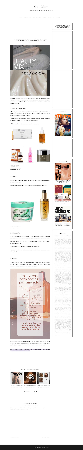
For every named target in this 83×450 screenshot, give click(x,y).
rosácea (65, 316)
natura (69, 298)
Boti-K (67, 249)
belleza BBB (68, 245)
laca (63, 284)
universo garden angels (64, 329)
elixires (56, 265)
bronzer (56, 250)
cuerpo (67, 259)
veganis (64, 330)
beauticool (66, 242)
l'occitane (56, 282)
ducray (56, 263)
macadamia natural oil (67, 288)
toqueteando (68, 326)
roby (61, 316)
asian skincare (68, 240)
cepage (59, 253)
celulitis (56, 253)
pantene (62, 303)
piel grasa (66, 307)
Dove (70, 262)
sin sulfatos (69, 319)
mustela (60, 298)
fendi (63, 270)
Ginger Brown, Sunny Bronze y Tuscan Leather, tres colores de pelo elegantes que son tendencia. (44, 387)
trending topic (57, 328)
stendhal (61, 322)
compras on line (68, 257)
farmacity (58, 270)
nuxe (63, 301)
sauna (65, 317)
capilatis (56, 252)
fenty (64, 270)
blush (55, 249)
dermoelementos (61, 261)
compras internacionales (60, 257)
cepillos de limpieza (64, 253)
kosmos (62, 281)
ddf (58, 260)
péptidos (69, 304)
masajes (59, 292)
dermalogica (56, 261)
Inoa (55, 279)
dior (58, 262)
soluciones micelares (60, 321)
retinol (69, 315)
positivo (60, 311)
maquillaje (63, 290)
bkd (63, 248)
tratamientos (59, 327)
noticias (61, 301)
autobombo (56, 241)
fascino (61, 270)
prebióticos (63, 311)
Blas (65, 248)
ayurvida (66, 241)
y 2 (32, 96)
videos (56, 331)
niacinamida (65, 300)
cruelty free (60, 259)
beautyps (57, 245)
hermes (70, 275)
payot (60, 304)
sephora (65, 318)
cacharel (65, 251)
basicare (58, 242)
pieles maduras (59, 309)
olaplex (56, 302)
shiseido (59, 319)
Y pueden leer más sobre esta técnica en (33, 345)
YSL (55, 334)
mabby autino (60, 288)
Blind (66, 248)
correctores (63, 258)
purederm (62, 313)
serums (69, 318)
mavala (69, 292)
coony (60, 258)
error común (57, 266)
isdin (63, 279)
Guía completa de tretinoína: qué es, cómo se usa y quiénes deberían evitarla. (62, 181)
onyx (64, 302)
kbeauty (60, 280)
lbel (67, 286)
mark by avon (61, 291)
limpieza (60, 287)
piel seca (63, 308)
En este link (22, 120)
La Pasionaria (69, 282)
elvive (63, 265)
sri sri (59, 322)
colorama (65, 256)
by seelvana (68, 250)
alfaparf (69, 236)
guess (64, 273)
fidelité (70, 270)
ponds (66, 310)
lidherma (56, 287)
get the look (65, 272)
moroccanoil (57, 298)
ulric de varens (67, 328)
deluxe (61, 260)
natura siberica (57, 299)
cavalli (58, 252)
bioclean (61, 247)
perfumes (57, 305)
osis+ (70, 302)
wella (66, 333)
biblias (70, 246)
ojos (70, 301)
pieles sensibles (68, 309)
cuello (64, 259)
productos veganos (59, 312)
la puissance (57, 283)
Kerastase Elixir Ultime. (14, 228)
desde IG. (69, 261)
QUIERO (65, 313)
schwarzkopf (69, 317)
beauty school (60, 243)
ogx (67, 301)
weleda (64, 333)
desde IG (66, 261)
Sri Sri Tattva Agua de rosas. (15, 168)
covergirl (69, 258)
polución (59, 310)
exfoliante (57, 269)
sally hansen (62, 317)
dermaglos (69, 260)
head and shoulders (65, 274)
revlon (56, 316)
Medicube (66, 293)
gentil (70, 271)
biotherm (58, 248)
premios (67, 311)
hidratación (68, 276)
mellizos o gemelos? (60, 295)
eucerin (56, 267)
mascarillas (63, 292)
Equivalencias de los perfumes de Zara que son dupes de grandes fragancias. (63, 202)
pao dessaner (66, 303)
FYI (65, 271)
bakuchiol (69, 241)
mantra (70, 289)
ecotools (69, 263)
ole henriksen (59, 302)
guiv (67, 273)
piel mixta (59, 308)
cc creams (63, 252)
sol (55, 321)
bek (61, 244)
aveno (61, 241)
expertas (63, 269)
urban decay (57, 330)
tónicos (61, 326)
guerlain (61, 273)
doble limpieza (66, 262)
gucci (59, 273)
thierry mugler (57, 325)
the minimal (69, 324)
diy (60, 262)
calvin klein (69, 251)
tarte (70, 322)
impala (56, 278)
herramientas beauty (60, 276)
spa (65, 321)
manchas (64, 289)
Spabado (69, 321)
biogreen (67, 247)
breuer (70, 249)
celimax (70, 252)
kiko (57, 281)
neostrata (57, 300)
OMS (62, 302)
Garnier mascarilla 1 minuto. (15, 226)
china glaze (69, 254)
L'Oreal (59, 282)
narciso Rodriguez (64, 298)
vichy (70, 330)
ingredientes (68, 278)
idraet (60, 277)
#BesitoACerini (57, 235)
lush (57, 288)
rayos (70, 313)
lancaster (66, 284)
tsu (64, 328)
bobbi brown (59, 249)
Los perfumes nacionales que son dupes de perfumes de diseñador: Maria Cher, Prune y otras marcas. (63, 224)
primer (70, 311)
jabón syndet (68, 279)
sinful (58, 320)
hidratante (57, 277)
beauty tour (68, 243)
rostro (67, 316)
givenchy (56, 273)
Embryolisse (66, 265)
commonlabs (69, 256)
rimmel (59, 316)
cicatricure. (56, 255)
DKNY (62, 262)
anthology (56, 239)
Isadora (60, 279)
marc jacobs (69, 290)
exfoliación (69, 267)
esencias (63, 266)
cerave (70, 253)
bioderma (64, 247)
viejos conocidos (60, 331)
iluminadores (68, 277)
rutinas (58, 317)
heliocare (59, 275)
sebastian (56, 318)
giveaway (69, 272)
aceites (64, 235)
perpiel (61, 305)
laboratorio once (57, 284)
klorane (59, 281)
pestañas (69, 305)
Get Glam (41, 6)
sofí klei (70, 320)
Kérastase (69, 280)
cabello (56, 251)
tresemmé (62, 328)
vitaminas (58, 332)
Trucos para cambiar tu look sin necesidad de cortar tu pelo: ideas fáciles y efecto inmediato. (16, 387)
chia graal (64, 254)
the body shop (62, 323)
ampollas (63, 237)
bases (56, 242)
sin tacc (56, 320)
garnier (68, 271)
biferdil (56, 247)
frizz (64, 271)
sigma (66, 319)
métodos (65, 295)
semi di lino (61, 318)
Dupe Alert (62, 263)
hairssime (56, 274)
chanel (59, 254)
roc (62, 316)
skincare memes (66, 320)
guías (66, 273)
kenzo (63, 280)
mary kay (64, 291)
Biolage (70, 247)
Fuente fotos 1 (30, 96)
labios (69, 283)
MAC (63, 288)
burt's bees (63, 250)
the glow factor (63, 324)
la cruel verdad (64, 282)
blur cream (69, 248)
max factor (57, 293)
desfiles (56, 262)
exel (65, 267)
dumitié (58, 263)
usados (60, 330)
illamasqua (63, 277)
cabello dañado (61, 251)
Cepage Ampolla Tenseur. (14, 165)
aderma (56, 236)
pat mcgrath (57, 304)
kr (64, 281)
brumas (59, 250)
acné (70, 235)
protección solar (67, 312)
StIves (64, 322)
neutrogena (61, 300)
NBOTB (67, 299)
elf (70, 264)
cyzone (56, 260)
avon (64, 241)
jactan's (56, 280)
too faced (64, 326)
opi (66, 302)
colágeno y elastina (59, 256)
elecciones (60, 264)
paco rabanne (59, 303)
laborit (61, 284)
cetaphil (56, 254)
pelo (66, 304)
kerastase (66, 280)
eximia (60, 269)
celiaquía (67, 252)
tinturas (64, 325)
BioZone (61, 248)
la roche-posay (63, 283)
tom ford (58, 326)
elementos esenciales (66, 264)
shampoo (56, 319)
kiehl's (56, 281)
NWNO (66, 301)
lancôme (69, 284)
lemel (70, 286)
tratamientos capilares (67, 327)
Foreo (57, 271)
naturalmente (63, 299)
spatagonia (56, 322)
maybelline (61, 293)
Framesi (62, 271)
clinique (69, 255)
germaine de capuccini (59, 272)
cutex (70, 259)
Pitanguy (56, 310)
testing (58, 323)
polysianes (63, 310)
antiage (60, 239)
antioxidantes (57, 240)
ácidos (67, 235)
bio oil (58, 247)
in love (58, 278)
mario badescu (57, 291)
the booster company (67, 323)
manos (67, 289)
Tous (55, 327)
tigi (59, 325)
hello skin (62, 275)
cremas (56, 259)
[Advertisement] (30, 29)
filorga (56, 271)
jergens (58, 280)
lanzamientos (58, 286)
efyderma (56, 264)
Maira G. (47, 447)
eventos (59, 268)
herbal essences (66, 275)
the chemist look (58, 324)
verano (67, 330)
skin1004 (62, 320)
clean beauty (64, 255)
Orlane (68, 302)
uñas (70, 329)
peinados (63, 304)
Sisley (59, 320)
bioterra (56, 248)
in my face (61, 278)
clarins (60, 255)
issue (65, 279)
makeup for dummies (58, 289)
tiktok (61, 325)
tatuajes (56, 323)
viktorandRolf (65, 331)
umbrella (58, 329)
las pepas (64, 286)
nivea (69, 300)
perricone (64, 305)
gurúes (69, 273)
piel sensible (68, 308)
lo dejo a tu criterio (66, 287)
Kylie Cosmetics (67, 281)
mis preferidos (65, 297)
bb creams (62, 242)
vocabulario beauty (64, 332)
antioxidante (67, 239)
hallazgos (59, 274)
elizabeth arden (59, 265)
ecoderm (66, 263)
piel (62, 307)
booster (64, 249)
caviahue (60, 252)
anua (60, 240)
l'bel (70, 281)
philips (59, 307)
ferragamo (66, 270)
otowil (55, 303)
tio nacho (67, 325)
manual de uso (57, 290)
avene (59, 241)
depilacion (64, 260)
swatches (67, 322)
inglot (64, 278)
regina (66, 314)
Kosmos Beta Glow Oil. (14, 166)
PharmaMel (56, 307)
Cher (61, 254)
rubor (70, 316)
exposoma (67, 269)
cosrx (67, 258)
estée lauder (68, 266)
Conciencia (56, 258)
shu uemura (63, 319)
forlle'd (60, 271)
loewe (55, 288)
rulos (55, 317)
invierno (57, 279)
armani (63, 240)
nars (67, 298)
